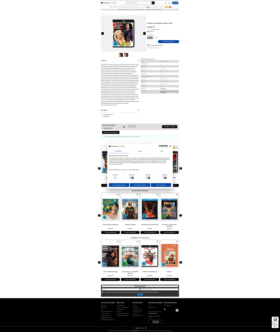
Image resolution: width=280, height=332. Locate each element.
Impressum (104, 307)
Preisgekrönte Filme (138, 315)
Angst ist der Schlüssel (150, 271)
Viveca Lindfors (163, 91)
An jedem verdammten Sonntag (169, 225)
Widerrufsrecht (105, 313)
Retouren (119, 311)
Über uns (103, 305)
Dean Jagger (176, 91)
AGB (102, 309)
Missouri (169, 271)
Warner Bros (136, 313)
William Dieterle (163, 88)
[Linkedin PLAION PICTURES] (146, 328)
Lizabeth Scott (163, 92)
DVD (155, 37)
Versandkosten (136, 330)
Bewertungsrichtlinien (106, 317)
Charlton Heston (170, 91)
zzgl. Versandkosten (155, 29)
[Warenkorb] (169, 2)
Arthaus (135, 305)
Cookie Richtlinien (105, 315)
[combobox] (138, 2)
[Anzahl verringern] (148, 41)
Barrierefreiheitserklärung (107, 319)
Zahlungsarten (120, 305)
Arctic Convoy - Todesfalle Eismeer (130, 272)
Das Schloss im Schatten (110, 224)
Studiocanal (136, 307)
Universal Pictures (137, 311)
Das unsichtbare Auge (110, 271)
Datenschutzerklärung (107, 311)
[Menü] (278, 317)
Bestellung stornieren (155, 321)
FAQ (149, 305)
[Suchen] (153, 2)
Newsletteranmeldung (122, 313)
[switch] (275, 326)
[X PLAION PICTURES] (143, 328)
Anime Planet (167, 305)
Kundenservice (152, 307)
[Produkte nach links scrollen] (99, 168)
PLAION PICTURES (137, 309)
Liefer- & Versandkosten (123, 307)
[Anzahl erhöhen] (155, 41)
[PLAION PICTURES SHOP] (101, 14)
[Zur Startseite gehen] (109, 3)
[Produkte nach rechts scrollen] (180, 168)
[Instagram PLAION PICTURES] (134, 328)
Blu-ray (150, 37)
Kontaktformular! (152, 313)
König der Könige (130, 224)
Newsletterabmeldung (122, 315)
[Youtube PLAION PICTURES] (137, 328)
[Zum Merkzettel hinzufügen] (177, 148)
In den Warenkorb (168, 41)
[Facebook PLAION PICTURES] (140, 328)
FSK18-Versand (120, 309)
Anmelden (140, 294)
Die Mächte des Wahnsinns (150, 224)
